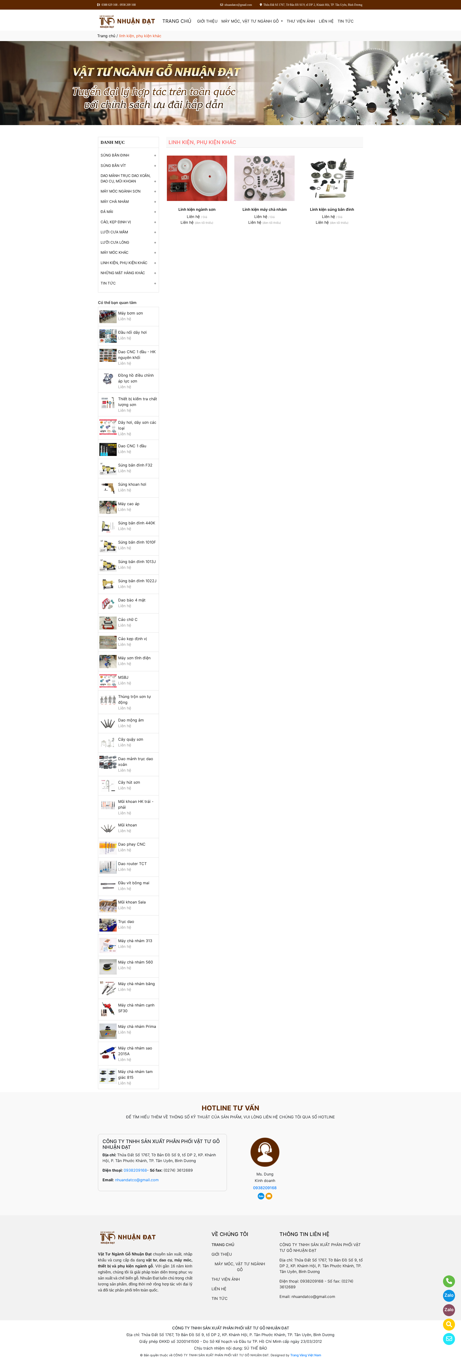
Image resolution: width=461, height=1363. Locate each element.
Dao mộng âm (131, 720)
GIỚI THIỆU (207, 21)
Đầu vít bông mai (133, 882)
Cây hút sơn (129, 782)
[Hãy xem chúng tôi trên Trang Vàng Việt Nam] (446, 1324)
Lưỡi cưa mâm (114, 232)
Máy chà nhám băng (136, 983)
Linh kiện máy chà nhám (265, 209)
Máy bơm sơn (130, 313)
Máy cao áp (129, 503)
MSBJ (123, 677)
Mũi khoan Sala (132, 902)
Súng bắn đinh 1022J (137, 580)
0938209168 (135, 1170)
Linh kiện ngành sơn (197, 209)
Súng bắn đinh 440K (136, 523)
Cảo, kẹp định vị (116, 222)
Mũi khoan (127, 825)
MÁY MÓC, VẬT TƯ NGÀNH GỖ (250, 21)
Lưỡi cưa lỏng (115, 242)
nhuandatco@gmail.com (137, 1179)
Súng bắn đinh (115, 155)
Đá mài (107, 211)
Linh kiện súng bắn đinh (332, 209)
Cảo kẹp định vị (132, 638)
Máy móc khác (114, 252)
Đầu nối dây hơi (132, 332)
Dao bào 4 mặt (132, 600)
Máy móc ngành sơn (120, 191)
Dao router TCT (132, 863)
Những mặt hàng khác (123, 273)
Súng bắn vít (113, 165)
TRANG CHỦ (176, 21)
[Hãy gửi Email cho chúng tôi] (446, 1339)
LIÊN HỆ (326, 21)
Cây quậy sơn (130, 739)
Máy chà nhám (115, 201)
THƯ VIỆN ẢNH (301, 21)
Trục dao (126, 921)
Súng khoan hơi (132, 484)
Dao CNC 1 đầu (132, 445)
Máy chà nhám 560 (135, 962)
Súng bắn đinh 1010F (137, 542)
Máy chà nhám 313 (135, 940)
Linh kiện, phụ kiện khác (124, 262)
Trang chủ (106, 35)
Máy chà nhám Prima (137, 1026)
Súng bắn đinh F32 (135, 465)
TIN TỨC (346, 21)
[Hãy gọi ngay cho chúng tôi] (446, 1281)
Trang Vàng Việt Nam (305, 1355)
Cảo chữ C (128, 619)
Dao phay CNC (132, 844)
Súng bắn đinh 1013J (137, 561)
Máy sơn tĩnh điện (134, 657)
